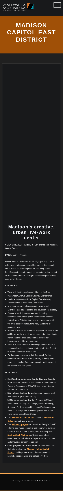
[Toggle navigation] (57, 5)
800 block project (20, 424)
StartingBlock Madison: (18, 435)
